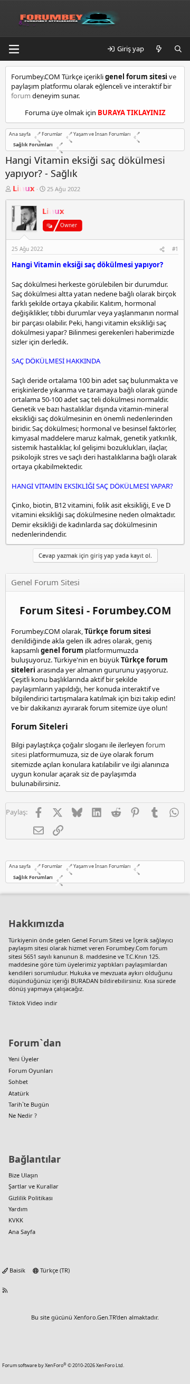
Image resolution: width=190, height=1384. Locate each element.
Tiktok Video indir (33, 1003)
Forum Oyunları (30, 1070)
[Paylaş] (162, 249)
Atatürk (18, 1093)
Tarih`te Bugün (28, 1104)
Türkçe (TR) (54, 1270)
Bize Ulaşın (23, 1175)
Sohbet (18, 1082)
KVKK (15, 1220)
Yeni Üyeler (23, 1059)
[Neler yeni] (159, 49)
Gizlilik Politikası (30, 1198)
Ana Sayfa (21, 1232)
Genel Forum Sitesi (98, 940)
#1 (175, 249)
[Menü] (13, 49)
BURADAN (84, 981)
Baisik (16, 1270)
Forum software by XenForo (63, 1365)
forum (21, 95)
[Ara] (178, 49)
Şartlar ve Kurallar (33, 1186)
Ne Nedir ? (22, 1115)
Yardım (17, 1209)
